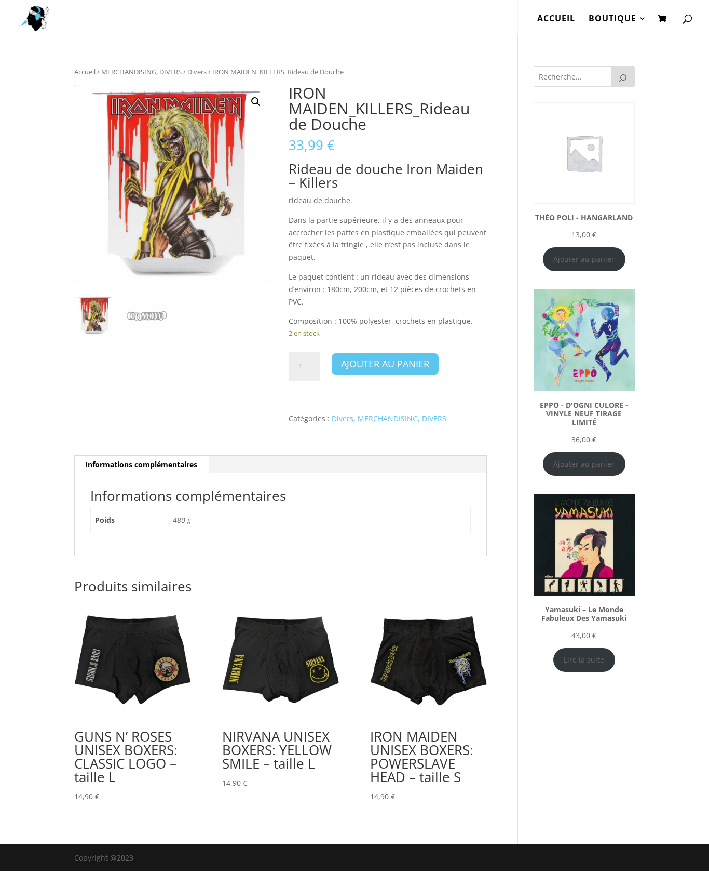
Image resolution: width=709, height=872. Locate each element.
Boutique (612, 19)
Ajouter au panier (385, 364)
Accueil (85, 71)
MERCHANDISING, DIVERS (141, 71)
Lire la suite (584, 660)
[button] (256, 102)
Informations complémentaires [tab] (141, 464)
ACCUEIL (556, 19)
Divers (197, 71)
